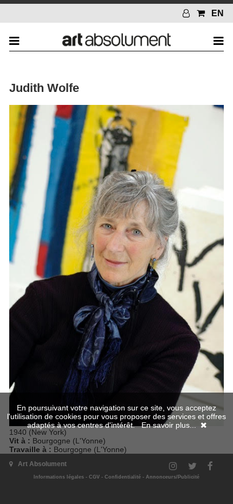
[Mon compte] (187, 13)
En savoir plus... (168, 425)
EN (217, 13)
